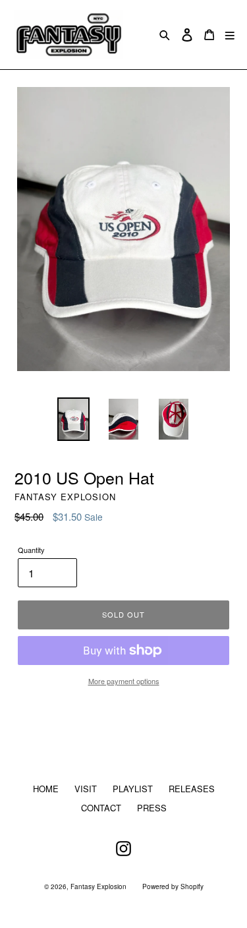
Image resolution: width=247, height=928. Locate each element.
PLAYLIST (133, 788)
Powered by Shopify (173, 886)
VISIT (85, 788)
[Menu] (230, 34)
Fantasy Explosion (98, 886)
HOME (46, 788)
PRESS (152, 807)
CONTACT (101, 807)
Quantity (31, 549)
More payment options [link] (123, 681)
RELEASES (192, 788)
